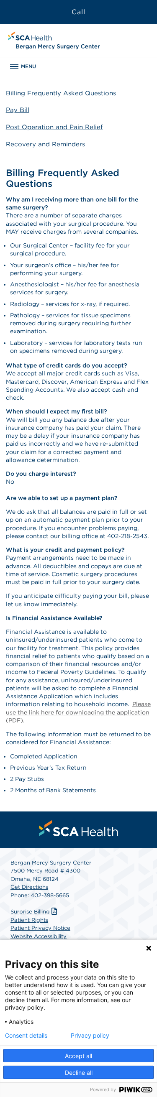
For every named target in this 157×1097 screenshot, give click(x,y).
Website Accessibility (38, 936)
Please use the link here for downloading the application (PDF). (78, 712)
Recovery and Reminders (45, 144)
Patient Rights (29, 920)
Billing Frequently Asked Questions (61, 93)
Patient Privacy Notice (40, 928)
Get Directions (29, 887)
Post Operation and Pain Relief (54, 127)
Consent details (26, 1035)
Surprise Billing (30, 911)
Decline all (79, 1072)
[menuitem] (79, 828)
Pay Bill (17, 110)
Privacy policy (90, 1035)
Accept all (78, 1055)
